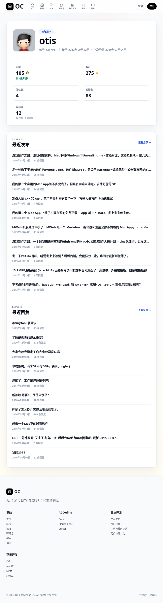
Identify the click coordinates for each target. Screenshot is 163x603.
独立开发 (116, 512)
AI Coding (65, 512)
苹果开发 (11, 554)
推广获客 (115, 524)
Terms (153, 595)
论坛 (8, 528)
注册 (151, 6)
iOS (8, 561)
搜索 (8, 538)
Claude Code (66, 524)
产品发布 (115, 519)
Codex (62, 519)
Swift (9, 571)
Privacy (143, 595)
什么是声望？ (22, 78)
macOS (10, 566)
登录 (140, 6)
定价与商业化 (118, 533)
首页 (8, 519)
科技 (8, 524)
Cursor (62, 528)
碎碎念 (10, 533)
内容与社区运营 (119, 528)
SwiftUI (10, 575)
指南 (8, 543)
